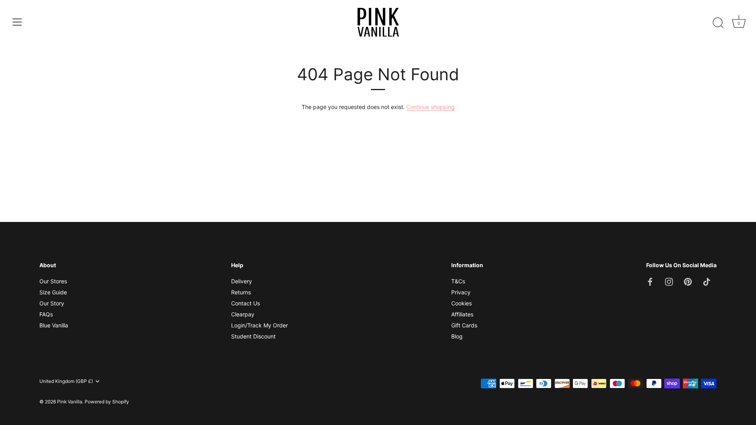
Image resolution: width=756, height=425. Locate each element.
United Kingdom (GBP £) (66, 381)
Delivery (241, 281)
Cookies (461, 303)
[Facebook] (650, 281)
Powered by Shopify (107, 402)
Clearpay (242, 314)
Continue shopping (430, 106)
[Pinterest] (688, 281)
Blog (457, 336)
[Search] (718, 23)
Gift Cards (464, 325)
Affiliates (462, 314)
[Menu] (17, 22)
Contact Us (245, 303)
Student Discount (253, 336)
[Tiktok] (707, 281)
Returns (241, 292)
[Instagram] (669, 281)
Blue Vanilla (53, 325)
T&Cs (458, 281)
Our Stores (53, 281)
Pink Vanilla (69, 402)
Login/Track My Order (259, 325)
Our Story (51, 303)
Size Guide (53, 292)
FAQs (46, 314)
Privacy (461, 292)
